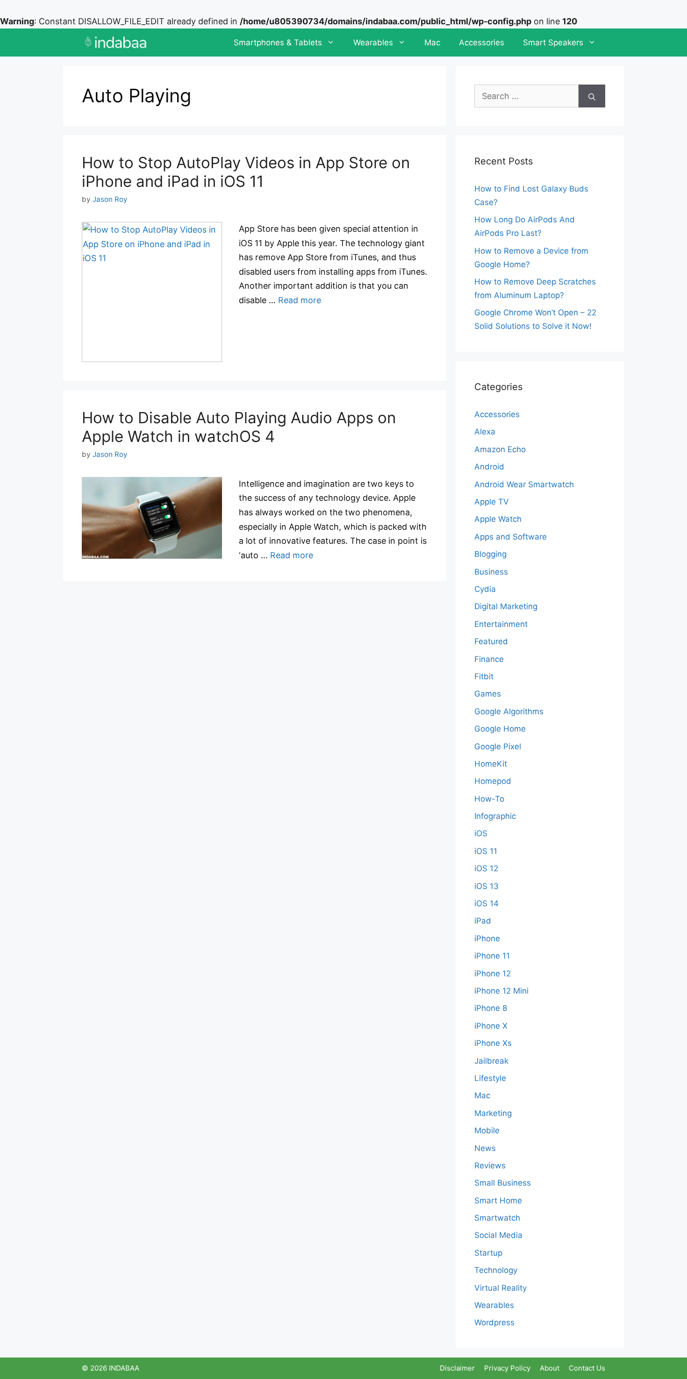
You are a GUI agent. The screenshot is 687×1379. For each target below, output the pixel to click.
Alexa (484, 431)
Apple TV (491, 501)
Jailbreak (491, 1061)
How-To (489, 798)
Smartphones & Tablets (278, 42)
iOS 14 (486, 903)
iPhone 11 (492, 955)
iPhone (487, 938)
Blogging (490, 554)
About (549, 1368)
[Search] (592, 96)
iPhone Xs (493, 1043)
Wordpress (494, 1322)
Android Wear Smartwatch (524, 484)
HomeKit (490, 763)
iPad (482, 920)
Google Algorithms (509, 711)
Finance (489, 659)
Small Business (502, 1182)
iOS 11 (485, 851)
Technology (495, 1270)
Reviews (490, 1165)
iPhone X (491, 1026)
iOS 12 (486, 868)
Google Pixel (497, 746)
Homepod (492, 781)
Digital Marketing (505, 606)
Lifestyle (490, 1078)
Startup (488, 1253)
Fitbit (484, 676)
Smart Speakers (553, 42)
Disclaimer (457, 1368)
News (485, 1148)
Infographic (495, 816)
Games (487, 693)
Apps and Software (510, 536)
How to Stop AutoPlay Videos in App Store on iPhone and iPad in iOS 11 (246, 172)
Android (489, 466)
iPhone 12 (492, 973)
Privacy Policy (507, 1368)
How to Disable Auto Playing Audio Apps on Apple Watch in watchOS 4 (239, 427)
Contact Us (587, 1368)
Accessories (481, 42)
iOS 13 (486, 886)
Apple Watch (498, 519)
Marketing (493, 1113)
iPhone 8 (490, 1008)
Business (491, 571)
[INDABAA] (116, 42)
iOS (480, 833)
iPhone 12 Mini (501, 990)
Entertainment (501, 624)
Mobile (487, 1130)
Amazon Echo (500, 449)
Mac (432, 42)
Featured (491, 641)
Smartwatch (497, 1218)
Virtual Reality (500, 1288)
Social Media (498, 1235)
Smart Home (498, 1200)
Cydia (485, 589)
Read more (299, 300)
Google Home (500, 728)
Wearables (373, 42)
